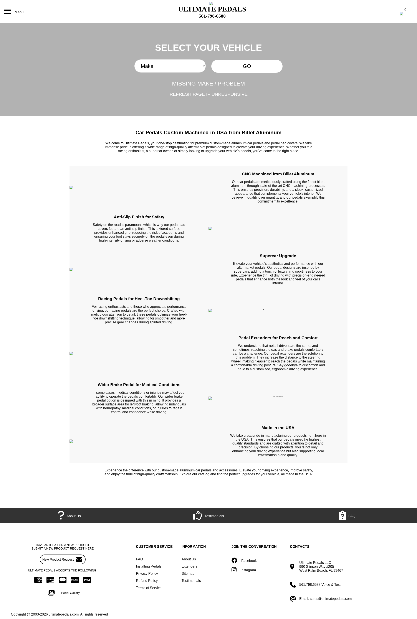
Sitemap (188, 573)
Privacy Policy (147, 573)
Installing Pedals (149, 566)
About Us (189, 559)
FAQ (139, 559)
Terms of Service (149, 588)
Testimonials (191, 581)
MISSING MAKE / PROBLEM (208, 83)
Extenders (189, 566)
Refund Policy (147, 581)
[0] (406, 14)
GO (247, 66)
